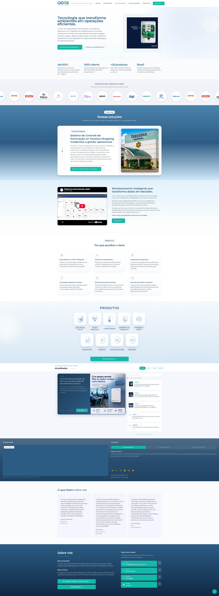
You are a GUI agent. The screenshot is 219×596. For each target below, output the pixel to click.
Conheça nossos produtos (69, 47)
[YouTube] (132, 470)
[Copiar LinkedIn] (160, 584)
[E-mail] (112, 470)
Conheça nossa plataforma (94, 47)
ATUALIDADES (134, 3)
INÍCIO (98, 3)
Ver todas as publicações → (144, 434)
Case (154, 368)
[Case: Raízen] (62, 149)
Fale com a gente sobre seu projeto (85, 169)
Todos (142, 368)
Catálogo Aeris (75, 587)
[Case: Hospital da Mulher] (62, 152)
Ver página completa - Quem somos (75, 581)
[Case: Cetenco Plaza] (62, 148)
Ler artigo (81, 410)
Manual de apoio (108, 359)
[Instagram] (128, 470)
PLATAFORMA (120, 3)
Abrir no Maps (8, 447)
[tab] (128, 447)
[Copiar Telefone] (160, 570)
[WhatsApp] (120, 470)
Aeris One (158, 3)
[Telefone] (116, 470)
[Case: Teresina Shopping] (62, 151)
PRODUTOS (107, 3)
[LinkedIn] (124, 470)
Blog (148, 368)
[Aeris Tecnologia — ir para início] (63, 3)
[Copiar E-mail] (160, 563)
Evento (161, 368)
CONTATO (146, 3)
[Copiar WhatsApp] (160, 577)
